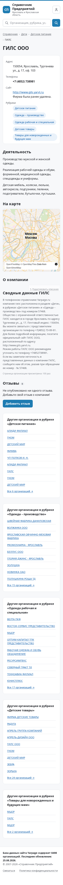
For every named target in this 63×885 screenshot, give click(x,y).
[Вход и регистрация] (56, 9)
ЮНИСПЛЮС (15, 680)
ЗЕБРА (10, 764)
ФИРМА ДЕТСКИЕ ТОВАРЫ (23, 717)
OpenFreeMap (13, 264)
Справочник (10, 34)
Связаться (9, 870)
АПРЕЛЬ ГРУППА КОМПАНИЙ (24, 730)
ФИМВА (11, 451)
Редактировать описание (44, 289)
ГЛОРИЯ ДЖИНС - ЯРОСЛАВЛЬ (25, 558)
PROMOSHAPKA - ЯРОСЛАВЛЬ (25, 545)
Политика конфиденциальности (38, 870)
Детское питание (41, 34)
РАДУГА (11, 723)
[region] (31, 240)
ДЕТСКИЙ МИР (16, 444)
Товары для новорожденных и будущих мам (33, 137)
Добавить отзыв (18, 404)
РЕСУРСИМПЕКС (17, 660)
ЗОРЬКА (12, 771)
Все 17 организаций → (20, 687)
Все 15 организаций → (20, 585)
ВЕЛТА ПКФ (14, 619)
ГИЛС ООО (13, 744)
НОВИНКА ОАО (16, 572)
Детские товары (24, 129)
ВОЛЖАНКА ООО (17, 527)
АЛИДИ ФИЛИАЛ (17, 430)
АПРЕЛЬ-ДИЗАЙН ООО (20, 737)
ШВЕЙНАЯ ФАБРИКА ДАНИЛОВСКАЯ (29, 521)
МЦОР (11, 632)
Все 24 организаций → (20, 777)
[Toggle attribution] (56, 264)
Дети (24, 34)
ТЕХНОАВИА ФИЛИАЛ (20, 674)
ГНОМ (10, 437)
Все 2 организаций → (20, 831)
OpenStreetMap (13, 267)
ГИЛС (10, 471)
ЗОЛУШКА (13, 565)
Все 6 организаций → (20, 491)
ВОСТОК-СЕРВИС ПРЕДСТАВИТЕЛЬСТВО (31, 626)
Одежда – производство (29, 115)
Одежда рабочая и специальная (34, 122)
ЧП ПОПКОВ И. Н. (17, 457)
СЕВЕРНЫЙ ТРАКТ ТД (19, 667)
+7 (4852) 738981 (24, 81)
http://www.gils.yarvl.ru (28, 92)
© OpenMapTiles (28, 264)
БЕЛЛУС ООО (15, 551)
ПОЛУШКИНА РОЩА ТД (21, 578)
